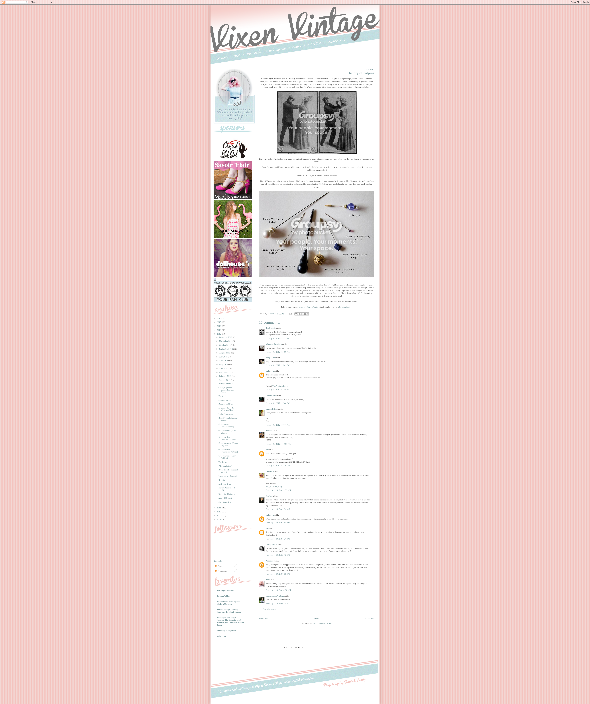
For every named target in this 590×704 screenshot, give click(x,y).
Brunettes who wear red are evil (228, 471)
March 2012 (224, 372)
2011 (219, 507)
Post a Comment (269, 609)
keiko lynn (221, 635)
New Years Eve (224, 501)
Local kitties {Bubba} (227, 476)
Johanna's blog (223, 595)
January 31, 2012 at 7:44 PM (278, 403)
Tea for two (223, 462)
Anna (268, 579)
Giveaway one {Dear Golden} (227, 457)
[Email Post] (290, 313)
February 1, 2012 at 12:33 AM (278, 490)
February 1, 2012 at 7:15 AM (278, 573)
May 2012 (223, 364)
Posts (219, 566)
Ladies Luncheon (225, 414)
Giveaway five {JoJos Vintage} (227, 431)
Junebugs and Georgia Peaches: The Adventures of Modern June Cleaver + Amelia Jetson (230, 621)
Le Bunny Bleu (224, 483)
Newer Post (263, 618)
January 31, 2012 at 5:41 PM (278, 365)
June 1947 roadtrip (226, 498)
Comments (222, 571)
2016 (219, 318)
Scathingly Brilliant (225, 590)
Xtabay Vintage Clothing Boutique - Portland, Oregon (229, 610)
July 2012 (223, 356)
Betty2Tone (271, 357)
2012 (219, 333)
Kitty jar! (222, 480)
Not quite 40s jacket (226, 494)
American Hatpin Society (309, 307)
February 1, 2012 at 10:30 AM (278, 590)
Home (316, 618)
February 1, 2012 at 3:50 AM (278, 522)
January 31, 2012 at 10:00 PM (278, 443)
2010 (219, 511)
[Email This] (295, 313)
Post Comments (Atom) (322, 623)
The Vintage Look (280, 386)
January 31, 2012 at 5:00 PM (278, 351)
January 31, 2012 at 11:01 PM (278, 465)
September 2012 (226, 348)
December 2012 (226, 337)
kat (267, 449)
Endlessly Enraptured (226, 630)
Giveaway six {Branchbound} (226, 425)
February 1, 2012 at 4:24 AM (278, 538)
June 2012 (223, 360)
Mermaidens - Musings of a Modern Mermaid (228, 602)
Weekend (222, 396)
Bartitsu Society (346, 307)
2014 (219, 326)
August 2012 (224, 352)
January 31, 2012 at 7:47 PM (278, 424)
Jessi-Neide (270, 327)
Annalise (270, 430)
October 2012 (225, 345)
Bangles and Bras (225, 403)
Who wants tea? (225, 465)
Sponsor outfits (224, 400)
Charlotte (270, 471)
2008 (219, 519)
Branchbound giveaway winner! (228, 419)
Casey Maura (271, 544)
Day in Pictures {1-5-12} (227, 489)
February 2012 (225, 376)
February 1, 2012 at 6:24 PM (277, 603)
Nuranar (269, 560)
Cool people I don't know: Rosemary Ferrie (226, 389)
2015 (219, 322)
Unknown (270, 370)
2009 (219, 515)
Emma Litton (271, 408)
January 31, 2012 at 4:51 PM (278, 338)
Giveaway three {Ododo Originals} (228, 444)
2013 (219, 330)
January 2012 (225, 380)
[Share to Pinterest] (307, 313)
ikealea (269, 495)
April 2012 (224, 368)
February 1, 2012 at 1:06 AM (278, 509)
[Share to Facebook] (304, 313)
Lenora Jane (271, 395)
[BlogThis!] (298, 313)
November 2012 (226, 341)
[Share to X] (301, 313)
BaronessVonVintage (275, 595)
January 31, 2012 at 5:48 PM (278, 389)
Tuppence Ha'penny (274, 486)
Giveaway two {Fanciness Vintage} (228, 450)
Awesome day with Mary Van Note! (226, 409)
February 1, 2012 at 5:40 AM (278, 554)
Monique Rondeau (274, 344)
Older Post (370, 618)
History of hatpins (225, 383)
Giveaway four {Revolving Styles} (227, 438)
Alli (267, 528)
